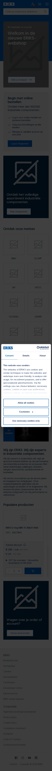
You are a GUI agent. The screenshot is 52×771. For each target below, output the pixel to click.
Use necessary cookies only (26, 420)
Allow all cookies (26, 402)
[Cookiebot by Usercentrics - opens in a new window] (37, 348)
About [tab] (43, 355)
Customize (24, 412)
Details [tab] (26, 355)
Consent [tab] (9, 355)
